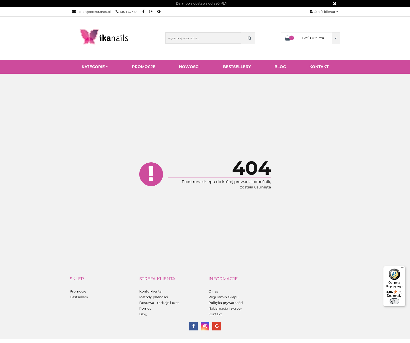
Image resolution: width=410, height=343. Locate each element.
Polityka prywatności (226, 303)
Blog (280, 66)
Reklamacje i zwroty (225, 308)
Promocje (143, 66)
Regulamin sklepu (223, 297)
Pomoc (145, 308)
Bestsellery (237, 66)
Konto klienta (150, 291)
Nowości (189, 66)
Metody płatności (153, 297)
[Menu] (402, 269)
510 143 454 (129, 12)
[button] (77, 279)
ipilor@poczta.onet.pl (94, 12)
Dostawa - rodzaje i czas (159, 303)
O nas (213, 291)
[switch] (394, 301)
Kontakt (319, 66)
